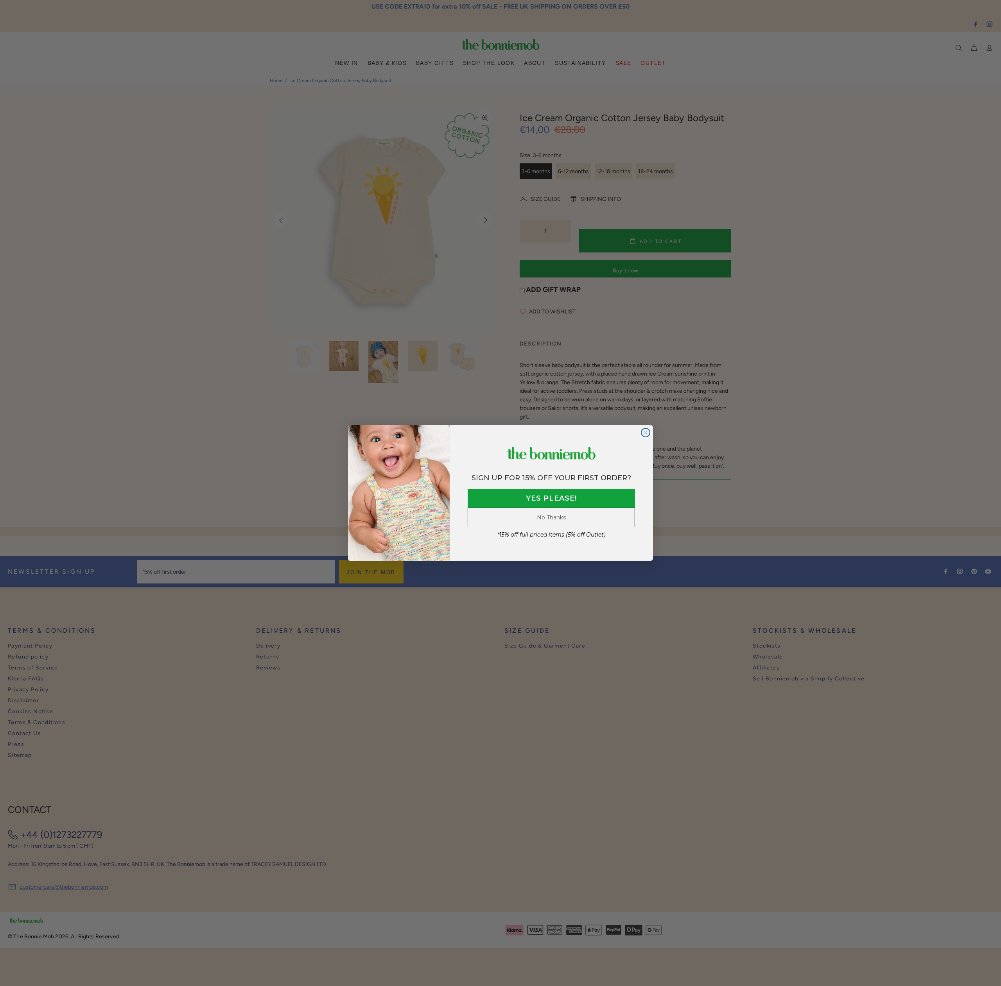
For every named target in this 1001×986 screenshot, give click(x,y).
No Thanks (551, 517)
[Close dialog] (645, 432)
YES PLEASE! (551, 498)
